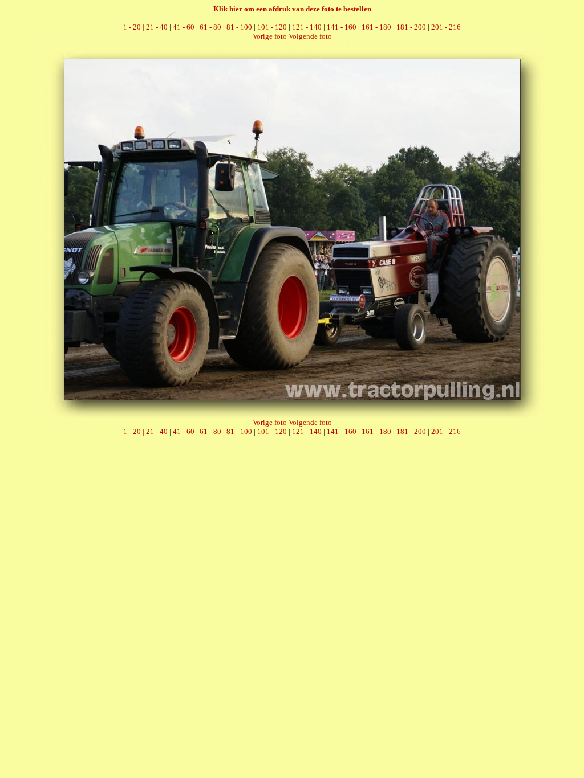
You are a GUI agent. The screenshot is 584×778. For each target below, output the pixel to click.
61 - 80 (210, 27)
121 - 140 (307, 27)
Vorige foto (270, 36)
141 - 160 (341, 27)
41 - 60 (183, 27)
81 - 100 (239, 27)
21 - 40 (157, 27)
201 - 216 (446, 27)
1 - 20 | (134, 27)
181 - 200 (411, 27)
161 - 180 (376, 27)
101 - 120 (272, 27)
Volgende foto (310, 36)
